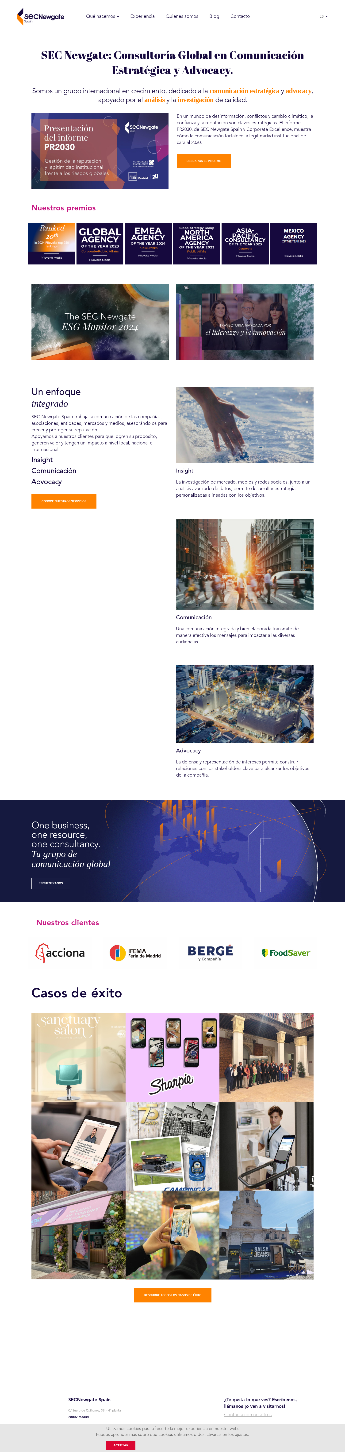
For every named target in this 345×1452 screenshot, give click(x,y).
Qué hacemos (100, 16)
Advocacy (46, 482)
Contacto (240, 16)
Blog (214, 16)
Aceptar (120, 1445)
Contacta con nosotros (248, 1415)
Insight (42, 460)
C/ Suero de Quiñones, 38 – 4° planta (94, 1410)
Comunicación (54, 471)
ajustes (241, 1435)
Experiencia (142, 16)
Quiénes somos (182, 16)
